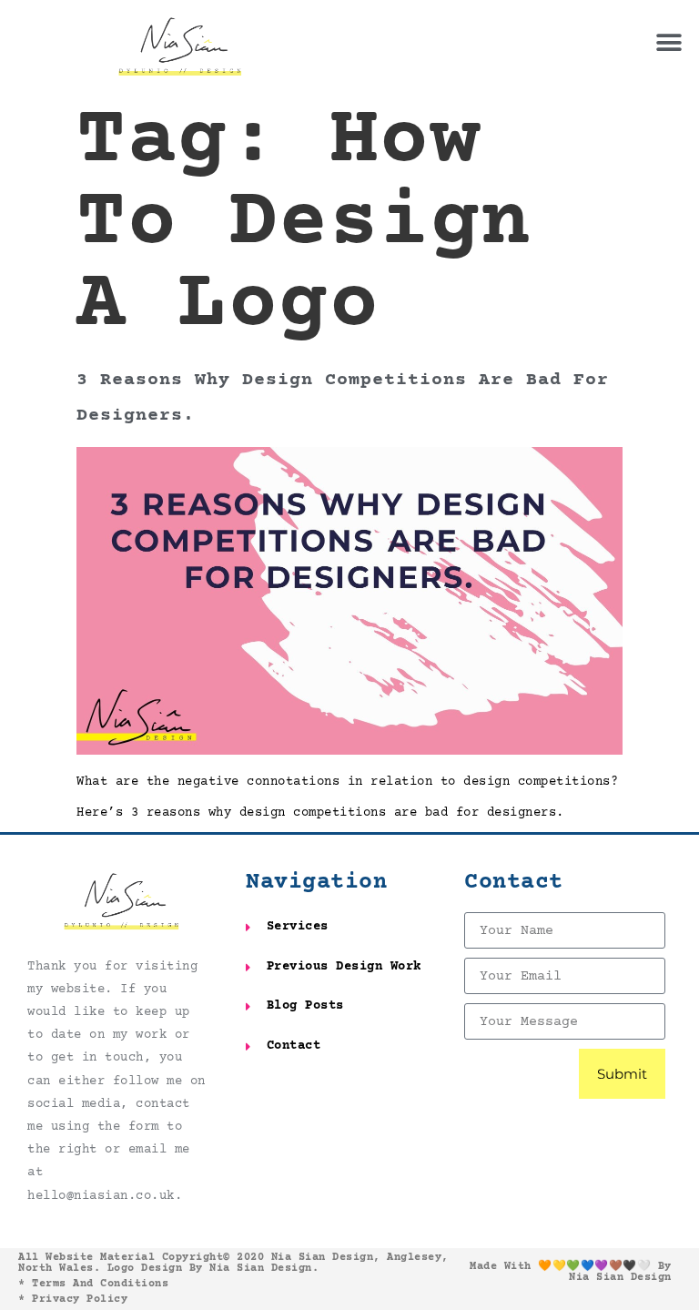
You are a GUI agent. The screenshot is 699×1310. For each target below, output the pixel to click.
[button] (670, 43)
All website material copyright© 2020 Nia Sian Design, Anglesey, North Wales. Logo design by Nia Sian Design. (233, 1263)
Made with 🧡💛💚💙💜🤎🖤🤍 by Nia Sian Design (571, 1272)
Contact (513, 882)
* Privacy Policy (72, 1299)
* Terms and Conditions (93, 1284)
